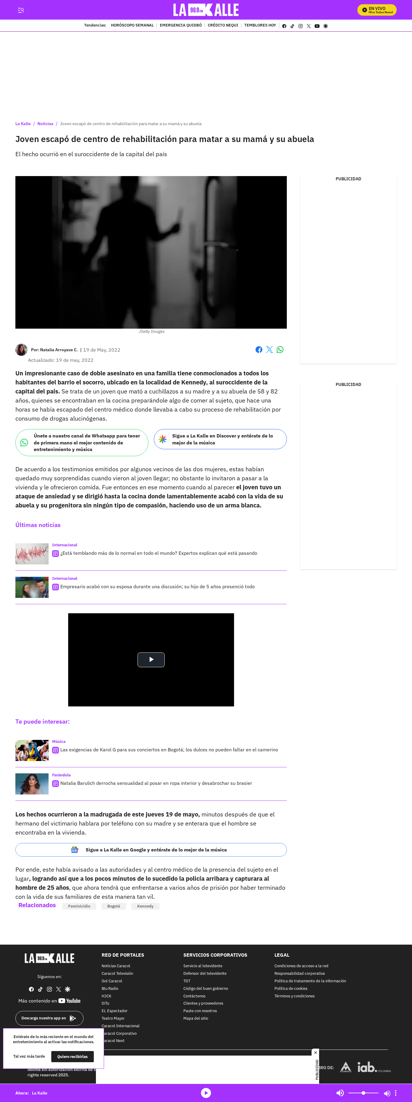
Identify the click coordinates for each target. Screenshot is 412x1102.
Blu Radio (110, 989)
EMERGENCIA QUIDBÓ (181, 25)
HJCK (106, 996)
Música (58, 741)
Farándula (61, 775)
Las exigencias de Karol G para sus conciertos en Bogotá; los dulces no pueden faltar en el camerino (169, 750)
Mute (340, 1093)
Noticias (45, 124)
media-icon (206, 1093)
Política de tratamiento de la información (310, 981)
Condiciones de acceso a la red (301, 966)
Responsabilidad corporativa (299, 974)
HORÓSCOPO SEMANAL (132, 25)
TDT (186, 981)
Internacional (64, 545)
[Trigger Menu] (20, 10)
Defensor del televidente (205, 974)
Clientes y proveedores (203, 1004)
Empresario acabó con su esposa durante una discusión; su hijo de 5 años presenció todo (157, 586)
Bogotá (113, 906)
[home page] (206, 10)
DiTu (105, 1004)
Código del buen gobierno (205, 989)
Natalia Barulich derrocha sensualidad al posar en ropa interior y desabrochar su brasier (156, 783)
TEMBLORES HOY (260, 25)
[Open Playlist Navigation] (396, 1093)
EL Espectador (115, 1011)
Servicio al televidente (202, 966)
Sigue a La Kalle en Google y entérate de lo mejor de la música (156, 850)
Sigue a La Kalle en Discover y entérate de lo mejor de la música (222, 439)
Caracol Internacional (121, 1026)
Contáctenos (194, 996)
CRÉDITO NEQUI (223, 25)
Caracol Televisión (117, 974)
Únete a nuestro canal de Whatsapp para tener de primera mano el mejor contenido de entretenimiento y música (87, 442)
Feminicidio (79, 906)
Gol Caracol (112, 981)
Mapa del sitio (195, 1019)
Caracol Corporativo (119, 1034)
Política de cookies (290, 989)
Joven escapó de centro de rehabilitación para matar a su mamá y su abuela (130, 124)
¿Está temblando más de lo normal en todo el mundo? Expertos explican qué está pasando (158, 553)
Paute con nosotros (200, 1011)
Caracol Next (113, 1041)
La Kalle (23, 124)
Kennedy (145, 906)
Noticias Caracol (116, 966)
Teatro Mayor (113, 1019)
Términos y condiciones (294, 996)
